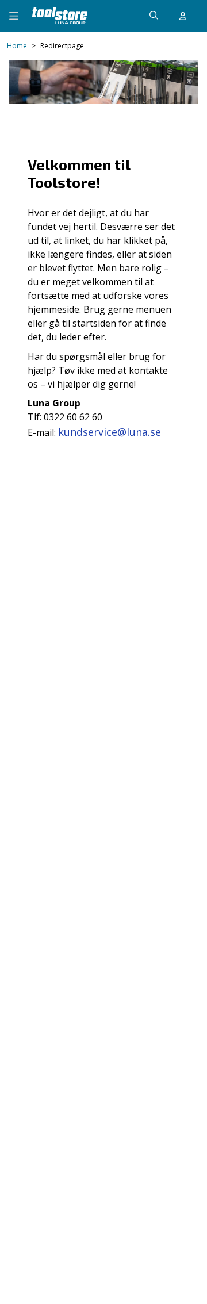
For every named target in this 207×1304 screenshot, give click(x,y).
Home (17, 46)
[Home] (59, 15)
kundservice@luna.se (109, 432)
